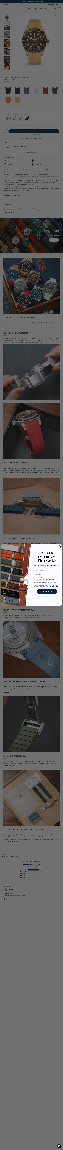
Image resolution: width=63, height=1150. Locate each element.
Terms (56, 586)
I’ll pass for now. (46, 596)
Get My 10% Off (47, 592)
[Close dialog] (60, 546)
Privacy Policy (51, 586)
